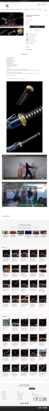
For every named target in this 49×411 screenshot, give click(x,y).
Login (43, 4)
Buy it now (37, 30)
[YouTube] (27, 403)
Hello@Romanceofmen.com (14, 2)
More (7, 247)
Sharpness (27, 22)
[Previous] (0, 24)
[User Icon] (41, 4)
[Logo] (7, 5)
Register (46, 4)
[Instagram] (23, 403)
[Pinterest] (25, 403)
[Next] (23, 24)
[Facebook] (21, 403)
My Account (44, 5)
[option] (12, 24)
